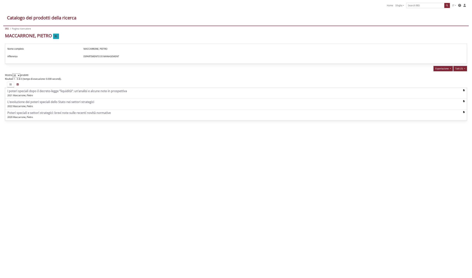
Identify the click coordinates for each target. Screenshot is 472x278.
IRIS (7, 28)
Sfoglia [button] (398, 5)
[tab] (10, 84)
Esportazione (442, 68)
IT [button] (453, 5)
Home (390, 5)
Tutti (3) (459, 68)
